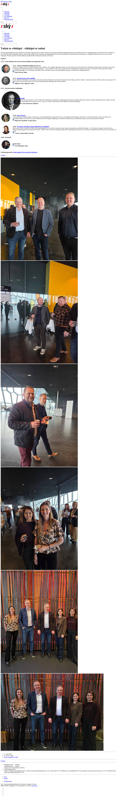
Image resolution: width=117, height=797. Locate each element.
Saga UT (6, 18)
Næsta (6, 778)
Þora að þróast (21, 115)
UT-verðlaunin (8, 16)
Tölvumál (6, 13)
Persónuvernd (8, 781)
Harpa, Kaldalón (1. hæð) (11, 757)
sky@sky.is (34, 785)
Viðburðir (6, 11)
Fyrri (5, 777)
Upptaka (3, 155)
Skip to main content (6, 1)
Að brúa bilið (21, 98)
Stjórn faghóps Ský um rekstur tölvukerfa (25, 152)
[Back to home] (5, 5)
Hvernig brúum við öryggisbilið (26, 78)
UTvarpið (6, 15)
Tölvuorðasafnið (8, 19)
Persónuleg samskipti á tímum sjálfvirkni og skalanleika (33, 126)
